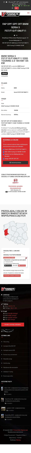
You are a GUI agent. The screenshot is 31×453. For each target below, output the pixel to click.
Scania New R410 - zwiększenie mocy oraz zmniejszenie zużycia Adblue (16, 416)
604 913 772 (22, 4)
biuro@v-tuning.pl (13, 313)
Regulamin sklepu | (21, 435)
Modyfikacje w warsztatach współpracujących (14, 38)
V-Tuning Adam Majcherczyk (20, 430)
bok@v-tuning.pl (12, 315)
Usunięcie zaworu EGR (9, 350)
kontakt (15, 265)
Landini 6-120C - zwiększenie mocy (16, 408)
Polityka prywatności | (10, 435)
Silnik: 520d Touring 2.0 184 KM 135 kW (15, 152)
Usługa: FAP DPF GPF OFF (12, 158)
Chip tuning (6, 341)
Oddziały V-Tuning (8, 371)
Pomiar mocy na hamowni (10, 354)
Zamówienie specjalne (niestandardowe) (15, 188)
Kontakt (19, 437)
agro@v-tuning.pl (12, 317)
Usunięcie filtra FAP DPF (9, 346)
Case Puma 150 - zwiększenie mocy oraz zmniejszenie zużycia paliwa (15, 400)
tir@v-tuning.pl (11, 319)
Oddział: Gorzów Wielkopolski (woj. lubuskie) (14, 155)
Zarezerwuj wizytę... (16, 162)
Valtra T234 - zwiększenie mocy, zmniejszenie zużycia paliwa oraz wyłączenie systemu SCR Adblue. (16, 390)
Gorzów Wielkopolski (14, 40)
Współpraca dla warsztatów (10, 367)
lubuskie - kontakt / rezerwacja (13, 275)
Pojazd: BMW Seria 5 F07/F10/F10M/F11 (16, 149)
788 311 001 (26, 5)
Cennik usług (6, 363)
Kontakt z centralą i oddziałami (13, 324)
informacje (8, 265)
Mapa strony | (13, 437)
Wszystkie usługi (7, 359)
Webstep (18, 440)
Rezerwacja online (8, 376)
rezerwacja (22, 265)
